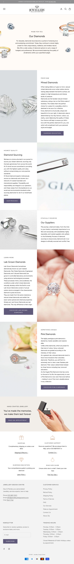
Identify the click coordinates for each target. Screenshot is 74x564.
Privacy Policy (47, 489)
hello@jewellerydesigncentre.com (18, 498)
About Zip (46, 516)
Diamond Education (52, 133)
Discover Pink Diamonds (54, 387)
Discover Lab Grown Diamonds (18, 311)
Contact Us (47, 512)
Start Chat (10, 500)
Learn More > (21, 474)
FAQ (44, 502)
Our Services (47, 506)
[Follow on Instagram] (9, 549)
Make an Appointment (50, 509)
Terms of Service (48, 499)
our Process (12, 201)
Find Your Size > (53, 475)
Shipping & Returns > (21, 452)
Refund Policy (47, 492)
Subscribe (10, 541)
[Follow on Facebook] (4, 549)
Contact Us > (52, 452)
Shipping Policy (48, 496)
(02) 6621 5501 (52, 1)
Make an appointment (17, 420)
